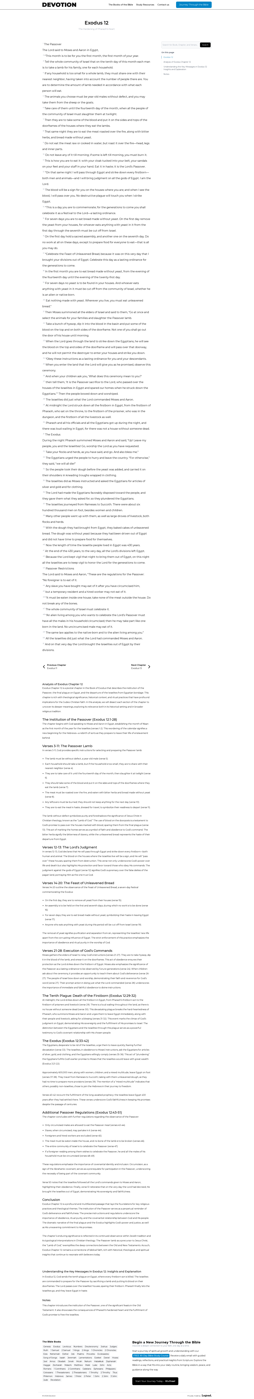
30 (44, 422)
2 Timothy (105, 1372)
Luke (95, 1365)
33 (44, 457)
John (102, 1365)
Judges (113, 1346)
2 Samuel (66, 1350)
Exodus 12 (168, 57)
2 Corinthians (74, 1369)
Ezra (45, 1354)
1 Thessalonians (63, 1372)
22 (44, 323)
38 (44, 515)
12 (43, 172)
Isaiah (62, 1358)
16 (43, 236)
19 (43, 282)
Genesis (47, 1346)
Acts (109, 1365)
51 (43, 643)
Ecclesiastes (103, 1354)
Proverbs (91, 1354)
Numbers (78, 1346)
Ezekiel (97, 1358)
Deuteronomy (91, 1346)
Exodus (56, 1346)
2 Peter (87, 1376)
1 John (96, 1376)
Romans (47, 1369)
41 (43, 550)
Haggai (46, 1365)
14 (43, 207)
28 (44, 399)
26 (44, 376)
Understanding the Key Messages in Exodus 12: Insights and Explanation (185, 68)
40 (44, 544)
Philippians (110, 1369)
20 (44, 300)
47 (44, 609)
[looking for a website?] (207, 1395)
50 (44, 638)
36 (44, 492)
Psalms (80, 1354)
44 (44, 585)
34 (44, 469)
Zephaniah (111, 1361)
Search (205, 45)
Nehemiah (55, 1354)
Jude (45, 1380)
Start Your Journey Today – (155, 1381)
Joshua (104, 1346)
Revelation (55, 1380)
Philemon (47, 1376)
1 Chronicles (96, 1350)
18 (43, 271)
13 (43, 189)
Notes (166, 74)
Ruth (45, 1350)
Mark (87, 1365)
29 (44, 405)
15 (43, 218)
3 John (114, 1376)
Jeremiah (72, 1358)
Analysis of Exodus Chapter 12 (177, 62)
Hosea (115, 1358)
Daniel (107, 1358)
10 (44, 154)
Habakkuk (98, 1361)
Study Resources (145, 4)
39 (44, 527)
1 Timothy (93, 1372)
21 (43, 311)
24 (44, 358)
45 (44, 591)
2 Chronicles (110, 1350)
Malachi (68, 1365)
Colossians (48, 1372)
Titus (115, 1372)
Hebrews (59, 1376)
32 (44, 451)
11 (43, 160)
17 (43, 253)
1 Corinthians (59, 1369)
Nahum (88, 1361)
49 (44, 632)
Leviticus (67, 1346)
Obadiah (61, 1361)
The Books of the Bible (120, 4)
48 (44, 614)
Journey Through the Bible (193, 4)
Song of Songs (50, 1358)
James (69, 1376)
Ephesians (98, 1369)
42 (44, 556)
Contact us (163, 4)
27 (44, 381)
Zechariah (57, 1365)
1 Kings (76, 1350)
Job (72, 1354)
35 (44, 480)
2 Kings (85, 1350)
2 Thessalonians (79, 1372)
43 (44, 568)
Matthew (78, 1365)
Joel (45, 1361)
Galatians (87, 1369)
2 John (105, 1376)
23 (44, 341)
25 (44, 364)
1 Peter (78, 1376)
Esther (65, 1354)
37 (44, 504)
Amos (52, 1361)
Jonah (71, 1361)
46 (44, 597)
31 (43, 434)
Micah (79, 1361)
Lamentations (85, 1358)
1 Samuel (55, 1350)
